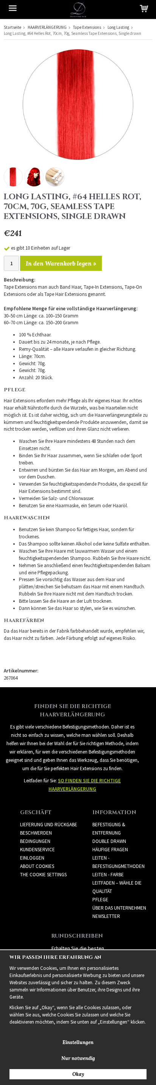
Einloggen (32, 858)
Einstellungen (78, 1042)
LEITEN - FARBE (108, 874)
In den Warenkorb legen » (61, 263)
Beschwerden (36, 833)
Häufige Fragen (110, 849)
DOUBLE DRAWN (109, 841)
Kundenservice (37, 849)
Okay (78, 1074)
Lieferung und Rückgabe (48, 824)
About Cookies (37, 866)
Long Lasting (118, 27)
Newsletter (106, 916)
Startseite (12, 27)
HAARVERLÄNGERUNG (47, 27)
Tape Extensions (87, 27)
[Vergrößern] (78, 104)
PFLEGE (100, 899)
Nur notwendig (78, 1058)
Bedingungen (35, 841)
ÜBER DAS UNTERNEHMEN (119, 908)
